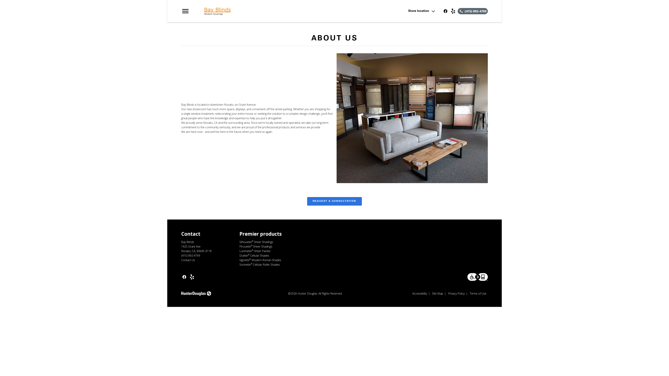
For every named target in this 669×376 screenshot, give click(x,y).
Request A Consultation (334, 201)
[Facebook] (445, 11)
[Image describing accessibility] (477, 277)
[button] (185, 11)
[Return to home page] (253, 11)
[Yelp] (453, 11)
